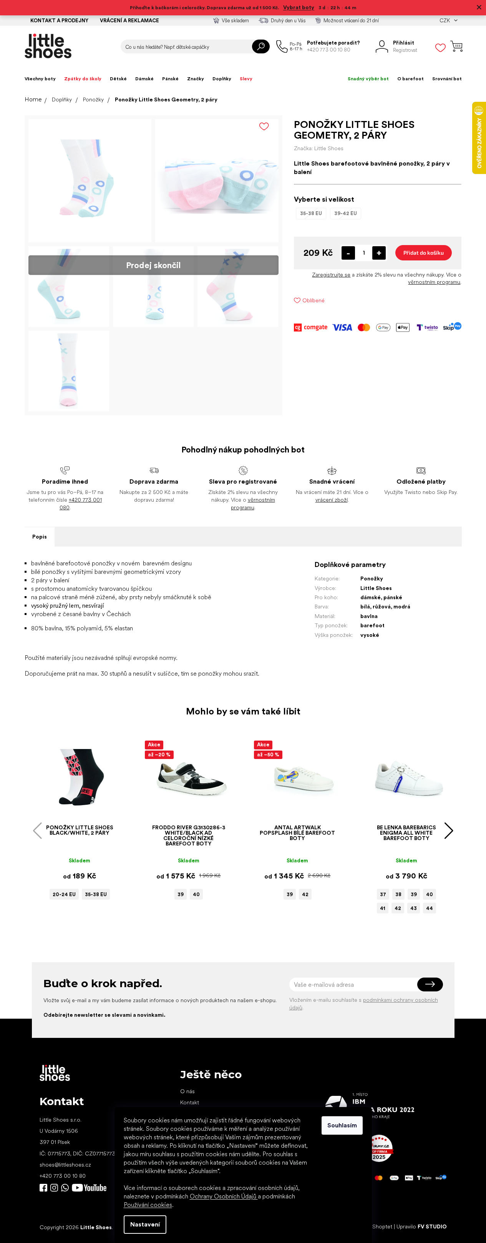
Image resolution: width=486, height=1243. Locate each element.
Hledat (261, 46)
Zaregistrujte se (331, 275)
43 (413, 908)
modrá (401, 606)
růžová (382, 606)
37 (383, 894)
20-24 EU (64, 894)
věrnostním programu (434, 282)
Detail (75, 809)
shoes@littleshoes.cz (65, 1165)
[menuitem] (40, 78)
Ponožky (371, 578)
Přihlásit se (430, 984)
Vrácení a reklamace (129, 20)
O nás (187, 1091)
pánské (392, 597)
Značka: (318, 148)
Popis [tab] (39, 537)
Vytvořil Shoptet (372, 1227)
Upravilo (421, 1227)
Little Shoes (376, 588)
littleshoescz (54, 1188)
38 (398, 894)
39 (180, 894)
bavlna (369, 616)
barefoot (372, 625)
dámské (370, 597)
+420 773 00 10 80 (63, 1176)
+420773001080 (66, 1188)
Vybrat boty (298, 7)
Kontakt (189, 1102)
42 (305, 894)
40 (196, 894)
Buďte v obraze (43, 1188)
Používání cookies (148, 1204)
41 (382, 908)
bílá (365, 606)
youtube (89, 1188)
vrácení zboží (331, 500)
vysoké (369, 635)
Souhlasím (342, 1125)
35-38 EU (96, 894)
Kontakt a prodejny (59, 20)
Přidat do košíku (423, 252)
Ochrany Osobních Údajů (224, 1196)
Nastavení (145, 1224)
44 (429, 908)
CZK (445, 20)
